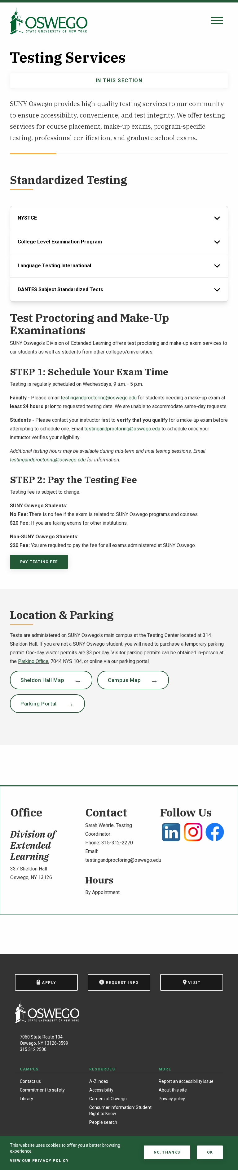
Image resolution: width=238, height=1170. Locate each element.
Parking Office (33, 661)
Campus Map (124, 680)
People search (103, 1122)
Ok (210, 1152)
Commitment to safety (42, 1090)
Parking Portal (38, 704)
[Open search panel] (217, 21)
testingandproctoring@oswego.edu (99, 398)
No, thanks (167, 1152)
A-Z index (98, 1081)
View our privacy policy (39, 1161)
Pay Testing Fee (39, 562)
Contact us (30, 1081)
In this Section (119, 80)
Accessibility (101, 1090)
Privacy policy (172, 1098)
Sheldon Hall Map (42, 680)
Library (26, 1098)
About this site (173, 1090)
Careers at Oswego (108, 1098)
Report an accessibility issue (186, 1081)
